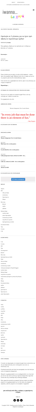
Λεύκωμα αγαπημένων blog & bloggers (18, 4)
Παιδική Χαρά (4, 211)
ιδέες (2, 319)
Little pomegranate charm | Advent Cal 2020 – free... (13, 155)
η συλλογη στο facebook (9, 124)
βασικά (4, 204)
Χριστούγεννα (6, 197)
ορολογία (3, 337)
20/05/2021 (3, 148)
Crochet (2, 229)
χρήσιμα (6, 60)
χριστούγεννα (4, 289)
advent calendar (4, 328)
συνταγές (3, 345)
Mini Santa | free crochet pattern (8, 144)
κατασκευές (5, 195)
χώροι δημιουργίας (7, 215)
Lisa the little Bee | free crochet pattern (10, 149)
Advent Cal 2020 (5, 167)
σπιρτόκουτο (4, 330)
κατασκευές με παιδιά (7, 217)
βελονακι (3, 332)
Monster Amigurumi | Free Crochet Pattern (19, 108)
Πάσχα (4, 199)
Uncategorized (4, 250)
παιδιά (2, 306)
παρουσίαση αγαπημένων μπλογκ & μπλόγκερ (11, 276)
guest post (3, 350)
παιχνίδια (3, 311)
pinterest (18, 401)
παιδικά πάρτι (6, 213)
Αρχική (2, 188)
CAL (2, 231)
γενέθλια (3, 309)
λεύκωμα (3, 352)
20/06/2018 (3, 59)
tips (2, 348)
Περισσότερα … (5, 85)
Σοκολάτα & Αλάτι (5, 224)
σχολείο (2, 313)
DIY (2, 190)
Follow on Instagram (19, 179)
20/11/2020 (3, 166)
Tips (2, 226)
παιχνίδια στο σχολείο (7, 219)
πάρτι (2, 278)
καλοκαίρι (3, 343)
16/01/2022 (3, 136)
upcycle (2, 326)
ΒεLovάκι (2, 60)
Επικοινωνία (20, 2)
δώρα (2, 259)
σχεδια (2, 335)
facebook (21, 401)
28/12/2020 (3, 154)
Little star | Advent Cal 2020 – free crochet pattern (12, 161)
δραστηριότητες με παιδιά (8, 221)
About (13, 2)
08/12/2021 (3, 142)
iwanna (9, 42)
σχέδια (4, 206)
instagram (14, 401)
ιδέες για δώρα (6, 192)
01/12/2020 (3, 160)
